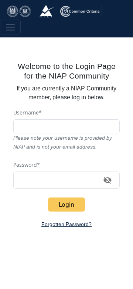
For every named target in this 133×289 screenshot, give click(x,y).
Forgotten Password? (66, 224)
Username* (27, 112)
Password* (26, 164)
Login (66, 204)
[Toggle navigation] (10, 27)
